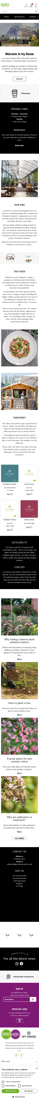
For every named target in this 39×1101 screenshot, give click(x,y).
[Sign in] (26, 5)
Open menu (36, 5)
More (19, 659)
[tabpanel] (19, 178)
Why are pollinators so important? (19, 818)
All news (19, 838)
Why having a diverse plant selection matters (19, 641)
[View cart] (31, 5)
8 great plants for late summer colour (19, 760)
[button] (19, 1096)
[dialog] (19, 1083)
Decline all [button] (28, 1091)
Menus (19, 79)
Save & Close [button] (10, 1091)
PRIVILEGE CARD (19, 1009)
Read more (27, 1077)
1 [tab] (17, 195)
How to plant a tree (19, 703)
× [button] (36, 1068)
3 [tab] (22, 195)
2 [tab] (20, 195)
